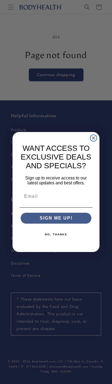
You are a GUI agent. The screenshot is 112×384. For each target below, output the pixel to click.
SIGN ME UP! (56, 218)
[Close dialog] (93, 138)
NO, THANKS (56, 234)
